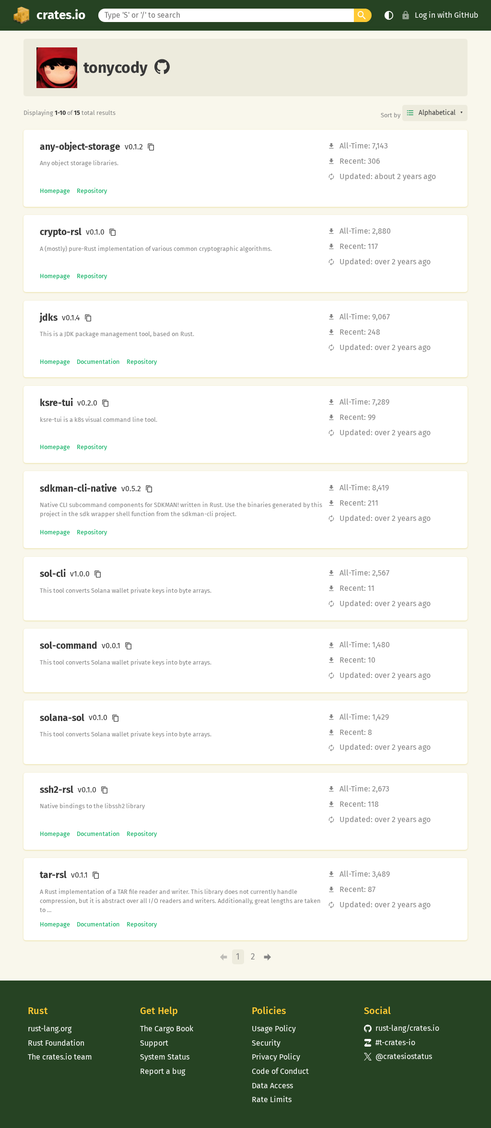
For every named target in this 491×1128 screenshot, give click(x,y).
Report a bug (162, 1071)
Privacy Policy (276, 1056)
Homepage (55, 190)
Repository (92, 190)
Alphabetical (437, 113)
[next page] (267, 956)
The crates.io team (60, 1056)
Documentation (98, 361)
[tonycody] (162, 67)
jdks (49, 318)
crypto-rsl (61, 232)
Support (154, 1043)
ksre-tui (56, 403)
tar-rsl (53, 875)
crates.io (60, 15)
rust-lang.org (49, 1028)
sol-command (68, 646)
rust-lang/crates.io (402, 1028)
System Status (164, 1056)
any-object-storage (80, 147)
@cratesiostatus (398, 1056)
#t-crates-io (390, 1042)
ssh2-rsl (56, 790)
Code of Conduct (280, 1071)
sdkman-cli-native (78, 489)
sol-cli (53, 574)
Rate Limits (272, 1099)
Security (266, 1043)
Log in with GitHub (447, 15)
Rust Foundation (56, 1043)
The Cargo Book (166, 1028)
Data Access (272, 1085)
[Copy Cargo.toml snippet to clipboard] (151, 147)
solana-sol (62, 718)
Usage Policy (274, 1028)
